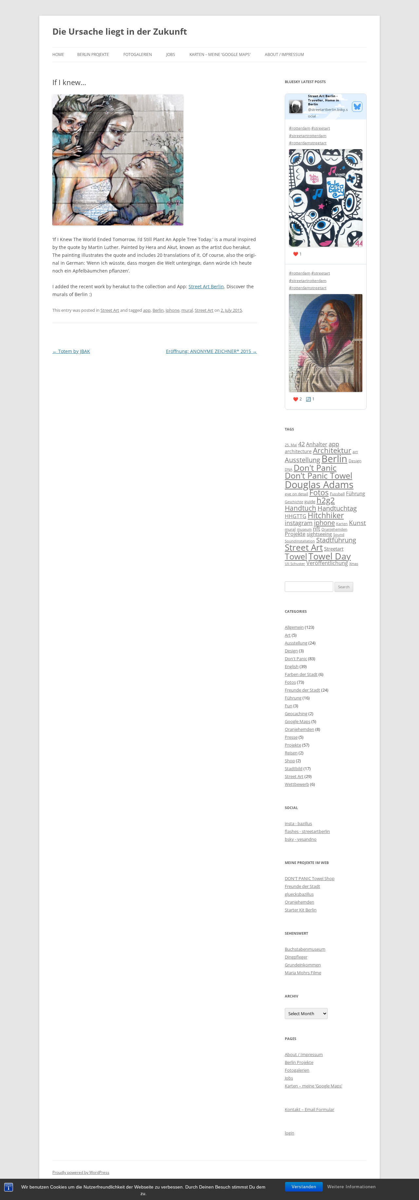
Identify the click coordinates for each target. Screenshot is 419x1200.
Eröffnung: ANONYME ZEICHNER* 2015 (211, 351)
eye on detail (296, 494)
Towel (296, 556)
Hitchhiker (326, 515)
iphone (172, 310)
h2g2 (326, 500)
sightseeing (319, 534)
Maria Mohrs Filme (303, 973)
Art (288, 635)
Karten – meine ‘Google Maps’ (220, 54)
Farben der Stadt (301, 674)
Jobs (170, 54)
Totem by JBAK (71, 351)
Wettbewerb (297, 784)
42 (301, 444)
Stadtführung (336, 540)
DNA (288, 469)
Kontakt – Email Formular (309, 1109)
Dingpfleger (296, 957)
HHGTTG (295, 516)
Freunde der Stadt (302, 690)
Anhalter (316, 444)
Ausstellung (302, 459)
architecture (298, 451)
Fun (288, 706)
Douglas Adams (319, 484)
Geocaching (296, 713)
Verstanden (304, 1186)
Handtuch (300, 508)
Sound (338, 534)
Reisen (291, 753)
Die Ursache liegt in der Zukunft (119, 31)
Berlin (158, 310)
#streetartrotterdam (307, 135)
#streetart (320, 128)
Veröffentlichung (327, 563)
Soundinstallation (300, 541)
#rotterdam (299, 128)
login (289, 1133)
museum (304, 529)
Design (355, 461)
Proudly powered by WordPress (80, 1172)
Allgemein (294, 627)
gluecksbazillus (299, 894)
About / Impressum (284, 54)
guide (309, 501)
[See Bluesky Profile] (357, 106)
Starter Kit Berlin (301, 910)
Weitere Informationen (351, 1186)
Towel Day (329, 556)
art (355, 451)
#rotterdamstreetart (307, 143)
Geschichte (294, 502)
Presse (291, 737)
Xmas (353, 563)
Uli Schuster (295, 563)
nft (316, 528)
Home (58, 54)
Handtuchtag (337, 508)
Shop (290, 761)
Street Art (109, 310)
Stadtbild (293, 768)
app (147, 310)
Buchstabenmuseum (305, 949)
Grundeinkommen (303, 965)
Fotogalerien (137, 54)
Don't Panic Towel (318, 475)
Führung (355, 493)
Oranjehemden (334, 529)
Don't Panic (315, 467)
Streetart (333, 548)
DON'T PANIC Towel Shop (310, 878)
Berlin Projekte (93, 54)
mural (187, 310)
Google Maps (297, 721)
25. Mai (291, 445)
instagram (299, 523)
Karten (342, 523)
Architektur (332, 450)
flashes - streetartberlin (307, 831)
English (292, 666)
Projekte (295, 534)
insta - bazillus (298, 823)
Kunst (357, 522)
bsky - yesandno (301, 839)
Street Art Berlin (206, 286)
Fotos (319, 492)
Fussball (337, 494)
